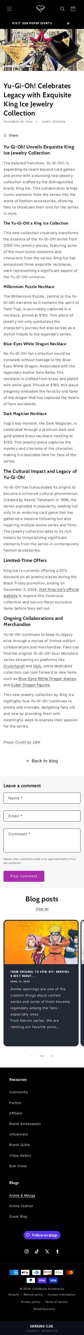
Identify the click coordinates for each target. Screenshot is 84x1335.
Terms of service (56, 1301)
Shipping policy (44, 1308)
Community (18, 1092)
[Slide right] (52, 1056)
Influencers (18, 1134)
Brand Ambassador (25, 1124)
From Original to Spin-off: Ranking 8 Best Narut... (39, 974)
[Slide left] (32, 1056)
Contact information (62, 1294)
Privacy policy (30, 1301)
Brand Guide (19, 1145)
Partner (15, 1103)
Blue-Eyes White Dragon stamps (47, 678)
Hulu (37, 666)
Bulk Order (18, 1166)
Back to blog (45, 760)
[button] (9, 9)
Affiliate (15, 1113)
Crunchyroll (14, 666)
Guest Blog (18, 1216)
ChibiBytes (39, 1288)
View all (42, 909)
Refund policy (33, 1294)
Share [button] (13, 135)
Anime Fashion (21, 1206)
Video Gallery (20, 1155)
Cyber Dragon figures (30, 685)
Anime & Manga (22, 1195)
